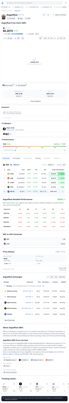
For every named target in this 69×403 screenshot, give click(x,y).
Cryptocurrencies (7, 11)
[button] (34, 7)
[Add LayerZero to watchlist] (30, 383)
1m (52, 38)
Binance (5, 354)
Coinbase (16, 354)
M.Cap (59, 165)
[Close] (65, 286)
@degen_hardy (10, 130)
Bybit (10, 354)
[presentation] (10, 360)
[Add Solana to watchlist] (63, 383)
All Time (63, 251)
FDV (64, 165)
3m (55, 38)
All (64, 38)
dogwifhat (17, 11)
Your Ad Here (22, 85)
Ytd (61, 38)
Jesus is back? (9, 85)
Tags (21, 18)
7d (48, 38)
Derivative (62, 277)
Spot (51, 277)
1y (58, 38)
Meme (16, 164)
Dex (56, 277)
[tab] (5, 38)
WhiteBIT (26, 354)
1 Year (57, 251)
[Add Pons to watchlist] (14, 383)
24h (45, 38)
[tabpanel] (34, 61)
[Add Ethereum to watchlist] (47, 383)
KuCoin (61, 352)
